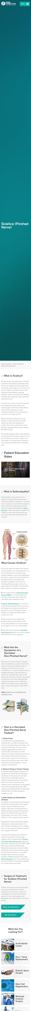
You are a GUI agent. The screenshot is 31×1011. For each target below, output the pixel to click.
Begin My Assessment (11, 907)
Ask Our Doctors (10, 915)
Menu (23, 4)
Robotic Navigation (7, 859)
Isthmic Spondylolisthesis (11, 604)
